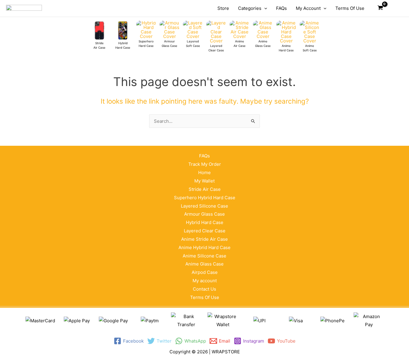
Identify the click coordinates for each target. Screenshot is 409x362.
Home (204, 172)
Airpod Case (205, 272)
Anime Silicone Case (204, 256)
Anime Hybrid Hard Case (204, 247)
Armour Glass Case (204, 214)
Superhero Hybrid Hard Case (204, 197)
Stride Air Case (205, 189)
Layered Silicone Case (204, 206)
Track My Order (204, 164)
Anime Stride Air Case (204, 239)
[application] (264, 8)
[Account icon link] (394, 8)
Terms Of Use (204, 297)
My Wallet (204, 181)
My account (205, 280)
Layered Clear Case (204, 231)
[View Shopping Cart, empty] (380, 8)
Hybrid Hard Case (204, 222)
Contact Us (204, 289)
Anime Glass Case (204, 264)
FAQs (204, 156)
